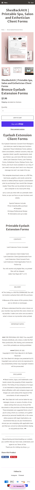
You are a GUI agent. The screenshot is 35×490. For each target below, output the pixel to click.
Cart (32, 3)
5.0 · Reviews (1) (19, 486)
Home (2, 30)
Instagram (14, 475)
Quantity (4, 107)
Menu (5, 2)
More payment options (17, 129)
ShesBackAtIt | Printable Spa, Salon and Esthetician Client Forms (17, 15)
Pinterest (21, 475)
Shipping (4, 102)
